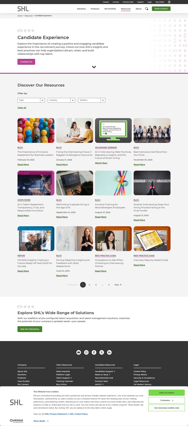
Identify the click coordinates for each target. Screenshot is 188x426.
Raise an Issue (102, 374)
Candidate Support (105, 371)
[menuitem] (81, 8)
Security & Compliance (144, 378)
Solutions (81, 9)
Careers (106, 2)
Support (140, 2)
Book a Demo (161, 9)
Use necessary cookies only (166, 408)
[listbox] (31, 100)
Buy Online (160, 2)
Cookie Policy (140, 371)
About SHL (22, 371)
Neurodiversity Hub (104, 378)
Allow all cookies (166, 393)
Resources (126, 9)
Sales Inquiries (63, 371)
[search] (148, 8)
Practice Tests (128, 2)
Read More (23, 165)
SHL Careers (23, 384)
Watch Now (101, 163)
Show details (39, 421)
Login (149, 2)
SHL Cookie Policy (79, 414)
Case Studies (24, 381)
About (138, 9)
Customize (165, 400)
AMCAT (99, 384)
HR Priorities (110, 9)
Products (95, 9)
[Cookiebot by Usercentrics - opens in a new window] (16, 421)
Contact (116, 2)
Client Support (64, 378)
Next (117, 285)
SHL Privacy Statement (56, 414)
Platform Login (63, 374)
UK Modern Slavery (142, 384)
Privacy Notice (140, 374)
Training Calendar (64, 381)
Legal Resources (141, 381)
